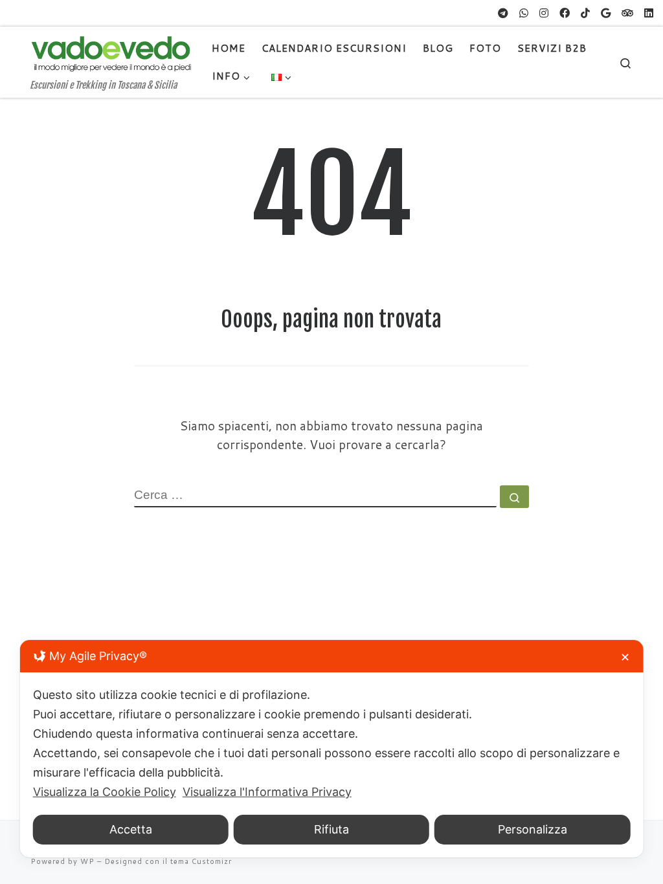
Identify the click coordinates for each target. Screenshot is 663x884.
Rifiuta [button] (331, 829)
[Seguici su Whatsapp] (523, 13)
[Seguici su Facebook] (564, 13)
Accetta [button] (130, 829)
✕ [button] (625, 657)
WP (87, 861)
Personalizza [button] (532, 829)
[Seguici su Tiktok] (585, 13)
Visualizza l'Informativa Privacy (267, 792)
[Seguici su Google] (606, 13)
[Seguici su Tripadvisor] (627, 13)
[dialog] (332, 748)
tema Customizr (201, 861)
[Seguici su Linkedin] (648, 13)
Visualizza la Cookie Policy (104, 792)
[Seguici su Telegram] (503, 13)
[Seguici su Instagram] (543, 13)
